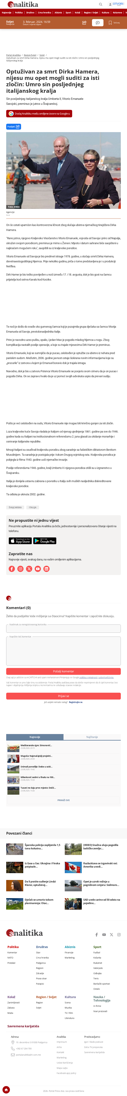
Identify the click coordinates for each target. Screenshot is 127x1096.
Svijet (42, 55)
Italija (32, 507)
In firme (97, 1006)
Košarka (97, 957)
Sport (68, 13)
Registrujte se (75, 702)
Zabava (10, 1007)
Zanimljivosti (13, 1002)
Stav (38, 952)
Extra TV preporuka (93, 1047)
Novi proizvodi (100, 1011)
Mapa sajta (62, 1068)
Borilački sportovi (101, 983)
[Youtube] (38, 569)
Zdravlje (40, 973)
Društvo (30, 13)
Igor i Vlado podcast (93, 1042)
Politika (19, 13)
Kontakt (60, 1052)
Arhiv (59, 1047)
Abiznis (58, 13)
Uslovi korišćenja (65, 1062)
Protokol (11, 963)
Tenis (96, 978)
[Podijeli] (84, 23)
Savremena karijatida (23, 1026)
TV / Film (69, 1013)
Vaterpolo (98, 968)
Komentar (12, 952)
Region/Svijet (30, 55)
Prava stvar (41, 978)
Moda (10, 1013)
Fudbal (96, 952)
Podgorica (41, 963)
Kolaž (77, 13)
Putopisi (40, 983)
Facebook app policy (66, 1073)
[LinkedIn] (46, 569)
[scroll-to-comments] (97, 22)
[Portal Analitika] (24, 933)
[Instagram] (20, 569)
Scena (68, 1002)
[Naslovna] (6, 1090)
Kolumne (117, 13)
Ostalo (96, 989)
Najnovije (6, 13)
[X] (29, 569)
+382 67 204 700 (24, 1048)
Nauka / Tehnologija (101, 998)
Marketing (70, 957)
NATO (10, 957)
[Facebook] (12, 569)
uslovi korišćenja (106, 677)
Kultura (105, 13)
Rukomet (97, 963)
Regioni (39, 968)
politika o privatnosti (88, 677)
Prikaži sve (63, 800)
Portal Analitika (13, 55)
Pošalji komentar (63, 671)
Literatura (69, 1018)
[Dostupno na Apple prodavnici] (20, 540)
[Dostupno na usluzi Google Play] (44, 540)
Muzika (68, 1007)
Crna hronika (44, 13)
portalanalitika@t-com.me (28, 1054)
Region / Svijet (91, 13)
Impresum (62, 1042)
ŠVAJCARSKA (15, 507)
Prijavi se (63, 696)
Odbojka (97, 973)
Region (39, 1002)
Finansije (69, 952)
